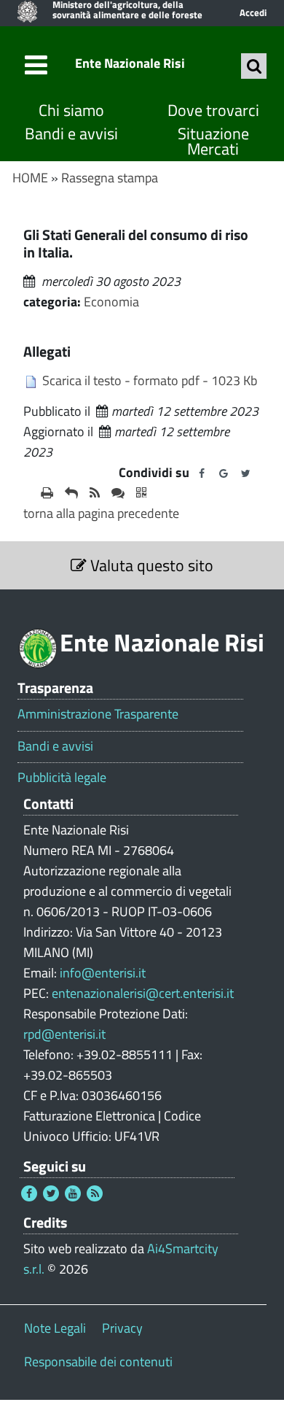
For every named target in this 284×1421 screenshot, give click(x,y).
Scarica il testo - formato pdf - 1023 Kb (149, 380)
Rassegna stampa (109, 177)
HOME (30, 177)
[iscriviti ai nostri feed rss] (95, 493)
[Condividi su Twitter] (245, 473)
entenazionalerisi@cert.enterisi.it (143, 993)
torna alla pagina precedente (101, 513)
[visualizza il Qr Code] (141, 493)
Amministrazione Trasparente (97, 714)
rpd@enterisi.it (64, 1034)
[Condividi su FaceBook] (202, 473)
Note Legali (55, 1328)
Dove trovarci (213, 110)
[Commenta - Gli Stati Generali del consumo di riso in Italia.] (118, 493)
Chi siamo (71, 110)
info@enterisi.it (103, 973)
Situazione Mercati (213, 142)
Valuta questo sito (150, 565)
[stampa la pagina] (47, 493)
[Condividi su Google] (224, 473)
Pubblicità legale (61, 778)
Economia (111, 301)
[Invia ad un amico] (71, 493)
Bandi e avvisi (71, 134)
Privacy (122, 1328)
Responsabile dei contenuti (98, 1361)
